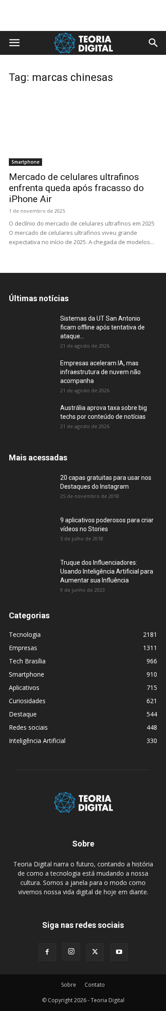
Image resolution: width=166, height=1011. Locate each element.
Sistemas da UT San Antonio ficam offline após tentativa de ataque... (102, 327)
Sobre (68, 984)
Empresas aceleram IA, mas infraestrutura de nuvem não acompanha (100, 372)
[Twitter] (95, 952)
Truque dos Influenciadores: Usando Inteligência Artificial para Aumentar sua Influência (106, 571)
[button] (14, 43)
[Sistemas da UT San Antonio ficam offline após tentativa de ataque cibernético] (31, 329)
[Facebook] (47, 952)
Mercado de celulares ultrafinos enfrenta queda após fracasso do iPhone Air (76, 188)
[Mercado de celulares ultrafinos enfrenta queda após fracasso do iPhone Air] (83, 129)
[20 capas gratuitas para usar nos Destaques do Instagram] (31, 488)
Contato (95, 984)
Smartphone (25, 162)
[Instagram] (71, 952)
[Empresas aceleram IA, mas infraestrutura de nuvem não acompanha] (31, 374)
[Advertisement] (83, 15)
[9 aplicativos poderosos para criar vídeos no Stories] (31, 531)
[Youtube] (119, 952)
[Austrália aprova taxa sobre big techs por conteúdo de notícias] (31, 418)
